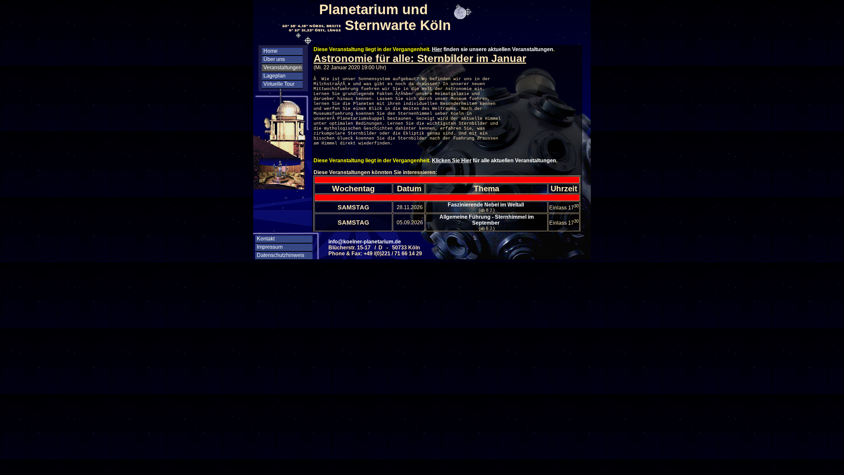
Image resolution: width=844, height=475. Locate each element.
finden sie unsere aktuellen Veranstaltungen (492, 49)
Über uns (274, 59)
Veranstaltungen (282, 67)
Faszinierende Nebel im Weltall (486, 204)
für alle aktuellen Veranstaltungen (494, 160)
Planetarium (351, 118)
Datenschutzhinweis (280, 255)
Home (270, 51)
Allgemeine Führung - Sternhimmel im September (486, 220)
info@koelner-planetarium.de (364, 241)
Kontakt (266, 238)
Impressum (270, 247)
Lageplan (274, 76)
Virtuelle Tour (278, 84)
